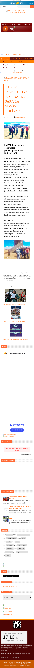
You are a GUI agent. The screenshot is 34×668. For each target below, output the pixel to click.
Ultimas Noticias (22, 77)
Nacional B (9, 548)
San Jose (9, 534)
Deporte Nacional (13, 77)
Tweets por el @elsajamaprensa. (10, 586)
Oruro (17, 541)
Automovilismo (22, 545)
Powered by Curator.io (26, 454)
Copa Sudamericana (21, 552)
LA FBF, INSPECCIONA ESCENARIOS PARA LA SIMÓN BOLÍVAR (16, 79)
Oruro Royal (21, 548)
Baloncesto (9, 545)
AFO (23, 538)
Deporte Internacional (23, 534)
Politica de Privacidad (14, 657)
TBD (19, 663)
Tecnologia (9, 552)
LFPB (8, 541)
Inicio (7, 77)
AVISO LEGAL (4, 657)
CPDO (7, 555)
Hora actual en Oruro (12, 633)
